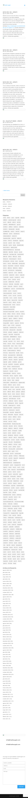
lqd (16, 401)
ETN (5, 332)
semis (15, 474)
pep (18, 446)
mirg (16, 414)
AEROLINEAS (12, 224)
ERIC (4, 325)
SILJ (21, 478)
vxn (9, 552)
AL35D (5, 229)
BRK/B (15, 268)
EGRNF (15, 318)
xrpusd (5, 561)
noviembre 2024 (6, 616)
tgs (15, 508)
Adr (18, 222)
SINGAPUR (16, 481)
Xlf (14, 556)
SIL (18, 478)
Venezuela (18, 545)
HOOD (14, 373)
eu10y (10, 332)
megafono (17, 407)
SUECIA (19, 494)
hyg (16, 375)
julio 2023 (5, 652)
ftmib (18, 350)
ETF (19, 327)
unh (19, 522)
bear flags (13, 254)
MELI (5, 410)
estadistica (13, 327)
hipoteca (5, 371)
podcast (18, 453)
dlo (13, 304)
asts (4, 240)
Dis (18, 302)
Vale (8, 545)
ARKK (19, 238)
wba (4, 554)
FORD (10, 348)
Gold (10, 364)
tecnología (15, 506)
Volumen (14, 549)
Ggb (5, 362)
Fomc (5, 348)
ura (9, 524)
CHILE (11, 284)
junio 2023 (5, 654)
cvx (15, 297)
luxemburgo (10, 403)
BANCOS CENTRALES (8, 249)
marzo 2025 (5, 608)
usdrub (5, 538)
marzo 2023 (5, 661)
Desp (20, 300)
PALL (10, 442)
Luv (4, 403)
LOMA (11, 401)
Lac (10, 396)
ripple (5, 467)
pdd (14, 446)
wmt (9, 554)
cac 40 (5, 275)
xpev (23, 559)
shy (4, 478)
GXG (8, 366)
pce (10, 446)
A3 (4, 217)
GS (4, 366)
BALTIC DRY (6, 247)
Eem (17, 316)
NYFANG (10, 435)
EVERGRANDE (13, 336)
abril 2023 (5, 659)
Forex (16, 348)
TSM (19, 515)
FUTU (5, 352)
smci (5, 483)
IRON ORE (6, 387)
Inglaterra (22, 382)
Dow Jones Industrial (8, 309)
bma (21, 261)
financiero (6, 346)
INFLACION (14, 382)
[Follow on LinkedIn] (10, 749)
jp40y (23, 391)
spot (15, 490)
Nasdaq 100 (7, 423)
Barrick (17, 249)
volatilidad (6, 549)
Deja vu (14, 300)
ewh (4, 339)
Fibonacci (20, 343)
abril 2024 (5, 632)
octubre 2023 (6, 645)
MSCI (18, 419)
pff (9, 451)
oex (21, 435)
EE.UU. (10, 316)
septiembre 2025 (7, 594)
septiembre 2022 (7, 674)
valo (13, 545)
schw (5, 474)
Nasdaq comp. (16, 423)
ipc (14, 384)
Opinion (21, 437)
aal (12, 217)
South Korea (6, 488)
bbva (16, 252)
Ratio (5, 460)
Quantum (21, 458)
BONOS (15, 263)
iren (18, 384)
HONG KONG (6, 373)
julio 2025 (5, 599)
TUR (4, 517)
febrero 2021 (6, 716)
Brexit (22, 265)
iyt (14, 389)
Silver (9, 481)
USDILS (11, 533)
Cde (14, 279)
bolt (9, 263)
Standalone (7, 494)
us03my (17, 526)
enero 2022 (5, 692)
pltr (11, 453)
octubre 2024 (6, 619)
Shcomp (13, 476)
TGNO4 (10, 508)
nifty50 (10, 428)
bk (16, 261)
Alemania (11, 229)
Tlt (9, 510)
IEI (4, 380)
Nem (11, 426)
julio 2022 (5, 679)
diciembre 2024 (6, 614)
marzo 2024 (5, 634)
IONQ (10, 384)
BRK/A (10, 268)
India (17, 380)
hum (11, 375)
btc (5, 270)
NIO (21, 428)
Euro (11, 334)
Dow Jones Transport (8, 311)
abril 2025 (5, 605)
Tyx (18, 520)
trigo (21, 513)
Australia (15, 240)
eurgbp (15, 332)
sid (9, 478)
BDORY (5, 254)
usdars (6, 529)
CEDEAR (11, 281)
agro (18, 224)
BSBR (20, 268)
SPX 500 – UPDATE (7, 206)
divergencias (7, 304)
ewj (9, 339)
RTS (4, 469)
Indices (6, 382)
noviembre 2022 (6, 670)
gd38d (5, 359)
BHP (9, 256)
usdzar (5, 542)
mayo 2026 (5, 577)
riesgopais (17, 465)
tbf (4, 503)
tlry (4, 510)
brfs (4, 268)
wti (14, 554)
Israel (17, 387)
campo (22, 275)
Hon (16, 371)
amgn (22, 231)
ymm (5, 563)
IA (20, 375)
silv (4, 481)
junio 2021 (5, 707)
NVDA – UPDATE (7, 210)
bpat (5, 265)
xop (14, 559)
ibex (13, 378)
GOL (5, 364)
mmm (21, 414)
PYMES (21, 455)
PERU (5, 449)
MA (16, 403)
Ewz (10, 341)
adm (14, 222)
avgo (21, 240)
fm (16, 346)
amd (17, 231)
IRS (12, 387)
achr (19, 220)
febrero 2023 (6, 663)
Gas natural (11, 355)
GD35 (15, 357)
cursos (19, 295)
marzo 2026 (5, 581)
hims (20, 368)
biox (19, 259)
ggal (21, 359)
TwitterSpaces (18, 517)
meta (12, 412)
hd (10, 368)
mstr (10, 421)
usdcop (5, 533)
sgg (20, 474)
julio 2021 (5, 705)
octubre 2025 (6, 592)
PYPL (5, 458)
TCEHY (10, 503)
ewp (13, 339)
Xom (9, 559)
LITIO (5, 401)
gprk (22, 364)
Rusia (13, 469)
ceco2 (5, 281)
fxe (22, 352)
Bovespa (21, 263)
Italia (22, 387)
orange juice (6, 439)
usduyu (11, 540)
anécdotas (16, 233)
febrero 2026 (6, 583)
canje (11, 277)
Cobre (10, 286)
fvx (17, 352)
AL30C (16, 226)
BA (18, 243)
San (14, 471)
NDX (5, 426)
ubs (23, 520)
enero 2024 (5, 639)
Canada (5, 277)
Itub (5, 389)
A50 (8, 217)
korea (18, 394)
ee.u (4, 316)
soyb (22, 488)
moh (9, 417)
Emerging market (8, 320)
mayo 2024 (5, 630)
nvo (18, 433)
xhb (4, 556)
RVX (5, 471)
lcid (23, 396)
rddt (15, 460)
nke (5, 430)
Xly (4, 559)
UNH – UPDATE (6, 208)
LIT (18, 398)
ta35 (4, 499)
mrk (19, 417)
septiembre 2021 (7, 701)
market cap (12, 405)
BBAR (5, 252)
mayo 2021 (5, 710)
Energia (6, 323)
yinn (15, 561)
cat (22, 277)
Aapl (17, 217)
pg (13, 451)
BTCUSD (11, 270)
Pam (5, 444)
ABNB (5, 220)
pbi (20, 444)
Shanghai (6, 476)
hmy (11, 371)
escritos (18, 325)
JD (23, 389)
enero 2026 (5, 585)
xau (23, 554)
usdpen (18, 536)
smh (10, 483)
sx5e (15, 497)
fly (12, 346)
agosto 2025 (6, 596)
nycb (5, 435)
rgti (11, 465)
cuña (5, 297)
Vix (20, 547)
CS (9, 295)
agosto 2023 (6, 650)
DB (4, 300)
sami (9, 471)
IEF (21, 378)
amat (12, 231)
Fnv (20, 346)
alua (17, 229)
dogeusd (5, 307)
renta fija (6, 465)
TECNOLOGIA (7, 506)
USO (11, 542)
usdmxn (11, 536)
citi (4, 286)
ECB (9, 313)
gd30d (10, 357)
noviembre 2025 (6, 590)
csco (14, 295)
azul (10, 243)
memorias (11, 410)
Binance (5, 259)
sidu (13, 478)
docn (18, 304)
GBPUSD (19, 355)
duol (17, 311)
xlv (22, 556)
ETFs (5, 330)
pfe (5, 451)
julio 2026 (5, 572)
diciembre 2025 (6, 588)
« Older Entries (6, 190)
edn (18, 313)
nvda (14, 433)
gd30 (5, 357)
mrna (5, 419)
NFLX (20, 426)
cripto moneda (7, 293)
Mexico (10, 414)
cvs (11, 297)
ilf (13, 380)
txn (14, 520)
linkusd (5, 398)
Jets (4, 391)
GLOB (14, 362)
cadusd (11, 275)
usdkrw (5, 536)
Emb (20, 318)
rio (23, 465)
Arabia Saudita (7, 236)
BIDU (15, 256)
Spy (5, 492)
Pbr (5, 446)
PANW (10, 444)
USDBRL (19, 529)
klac (9, 394)
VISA (10, 547)
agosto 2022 (6, 676)
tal (15, 499)
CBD (4, 279)
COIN (16, 286)
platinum (6, 453)
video (5, 547)
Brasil (10, 265)
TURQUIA (10, 517)
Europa (17, 334)
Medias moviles (7, 407)
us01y (5, 526)
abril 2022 (5, 685)
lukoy (20, 401)
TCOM (16, 503)
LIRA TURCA (12, 398)
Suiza (5, 497)
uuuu (20, 542)
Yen (10, 561)
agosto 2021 (6, 703)
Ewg (19, 336)
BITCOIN (6, 261)
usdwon (17, 540)
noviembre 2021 (6, 696)
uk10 (5, 522)
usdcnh (17, 531)
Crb (5, 291)
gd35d (21, 357)
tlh (20, 508)
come (13, 288)
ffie (13, 343)
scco (18, 471)
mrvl (9, 419)
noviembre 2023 (6, 643)
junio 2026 (5, 574)
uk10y (10, 522)
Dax (20, 297)
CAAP (20, 272)
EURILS (21, 332)
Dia (10, 302)
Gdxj (15, 359)
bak (14, 245)
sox (12, 488)
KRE (22, 394)
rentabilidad (16, 462)
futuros (12, 352)
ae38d (5, 224)
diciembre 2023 (6, 641)
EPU (21, 323)
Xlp (18, 556)
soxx (17, 488)
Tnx (14, 510)
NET (15, 426)
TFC (4, 508)
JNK (13, 391)
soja (13, 485)
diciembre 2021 (6, 694)
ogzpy (5, 437)
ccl (9, 279)
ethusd (19, 330)
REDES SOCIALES (7, 462)
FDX (4, 343)
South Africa (20, 485)
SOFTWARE (6, 485)
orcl (13, 439)
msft (5, 421)
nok (9, 430)
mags (21, 403)
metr (5, 414)
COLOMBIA (6, 288)
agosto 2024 (6, 623)
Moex (5, 417)
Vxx (13, 552)
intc (5, 384)
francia (22, 348)
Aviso (5, 243)
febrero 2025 (6, 610)
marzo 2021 (5, 714)
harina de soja (15, 366)
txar (9, 520)
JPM (5, 394)
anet (10, 233)
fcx (22, 341)
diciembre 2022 (6, 667)
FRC (4, 350)
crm (14, 293)
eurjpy (5, 334)
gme (19, 362)
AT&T (10, 240)
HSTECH (5, 375)
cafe (17, 275)
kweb (5, 396)
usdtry (5, 540)
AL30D (21, 226)
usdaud (12, 529)
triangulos (14, 513)
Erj (9, 325)
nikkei (16, 428)
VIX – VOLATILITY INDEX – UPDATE (12, 121)
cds (18, 279)
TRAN (19, 510)
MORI (14, 417)
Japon (18, 389)
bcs (20, 252)
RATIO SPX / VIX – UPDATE (10, 12)
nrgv (5, 433)
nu (9, 433)
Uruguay (19, 524)
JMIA (9, 391)
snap (14, 483)
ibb (8, 378)
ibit (17, 378)
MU (15, 421)
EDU (22, 313)
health (14, 368)
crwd (19, 293)
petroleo (19, 449)
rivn (10, 467)
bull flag (18, 270)
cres (9, 291)
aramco (14, 236)
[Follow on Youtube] (12, 749)
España (5, 327)
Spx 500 (21, 490)
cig (21, 284)
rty (9, 469)
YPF (10, 563)
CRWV (5, 295)
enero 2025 (5, 612)
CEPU (17, 281)
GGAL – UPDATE (7, 202)
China (16, 284)
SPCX (10, 490)
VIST (16, 547)
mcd (18, 405)
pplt (10, 455)
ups (4, 524)
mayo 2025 (5, 603)
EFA (21, 316)
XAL (18, 554)
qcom (10, 458)
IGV (9, 380)
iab (4, 378)
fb (18, 341)
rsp (18, 467)
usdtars (18, 538)
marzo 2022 (5, 687)
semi (10, 474)
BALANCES (20, 245)
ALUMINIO (6, 231)
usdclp (11, 531)
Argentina (6, 238)
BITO (12, 261)
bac (10, 245)
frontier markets (12, 350)
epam (17, 323)
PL (17, 451)
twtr (4, 520)
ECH (13, 313)
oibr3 (10, 437)
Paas (22, 439)
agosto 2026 (6, 570)
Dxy (22, 311)
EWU (18, 339)
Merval (5, 412)
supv (11, 497)
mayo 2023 (5, 656)
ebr (4, 313)
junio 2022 (5, 681)
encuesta (17, 320)
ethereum (12, 330)
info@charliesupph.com (13, 740)
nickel (5, 428)
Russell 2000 (20, 469)
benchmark (20, 254)
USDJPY (17, 533)
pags (5, 442)
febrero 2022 (6, 690)
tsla (14, 515)
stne (13, 494)
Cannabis (17, 277)
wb (22, 552)
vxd (4, 552)
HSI (18, 373)
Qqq (16, 458)
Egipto (5, 318)
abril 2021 (5, 712)
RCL (10, 460)
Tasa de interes (19, 501)
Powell (5, 455)
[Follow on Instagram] (7, 749)
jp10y (18, 391)
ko (13, 394)
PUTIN (16, 455)
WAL (18, 552)
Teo (22, 506)
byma (11, 272)
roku (14, 467)
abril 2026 (5, 579)
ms (14, 419)
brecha (17, 265)
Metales (18, 412)
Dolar (12, 307)
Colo (20, 286)
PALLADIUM (17, 442)
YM (19, 561)
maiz (5, 405)
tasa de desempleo (8, 501)
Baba (5, 245)
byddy (5, 272)
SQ (10, 492)
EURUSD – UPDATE (7, 204)
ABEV (22, 217)
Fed (9, 343)
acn (4, 222)
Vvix (20, 549)
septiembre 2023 (7, 648)
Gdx (10, 359)
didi (14, 302)
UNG (14, 522)
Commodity (20, 288)
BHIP (5, 256)
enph (12, 323)
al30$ (10, 226)
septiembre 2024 (7, 621)
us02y (11, 526)
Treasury (6, 513)
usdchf (5, 531)
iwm (9, 389)
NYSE (16, 435)
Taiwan (10, 499)
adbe (9, 222)
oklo (15, 437)
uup (15, 542)
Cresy (15, 291)
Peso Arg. (12, 449)
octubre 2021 (6, 698)
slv (21, 481)
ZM (14, 563)
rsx (23, 467)
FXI (5, 355)
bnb (4, 263)
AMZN (5, 233)
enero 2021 (5, 718)
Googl (16, 364)
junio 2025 (5, 601)
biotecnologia (12, 259)
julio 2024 (5, 625)
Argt (14, 238)
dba (8, 300)
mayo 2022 (5, 683)
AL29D (5, 226)
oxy (17, 439)
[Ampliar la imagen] (23, 39)
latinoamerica (16, 396)
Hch (5, 368)
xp (18, 559)
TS (10, 515)
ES (13, 325)
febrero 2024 (6, 636)
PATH (15, 444)
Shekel (19, 476)
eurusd (6, 336)
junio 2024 (5, 628)
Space (5, 490)
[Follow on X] (4, 749)
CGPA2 (5, 284)
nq (20, 430)
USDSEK (12, 538)
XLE (9, 556)
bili (19, 256)
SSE (14, 492)
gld (9, 362)
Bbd (11, 252)
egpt (10, 318)
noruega (14, 430)
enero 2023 (5, 665)
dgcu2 (5, 302)
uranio (14, 524)
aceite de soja (12, 220)
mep (18, 410)
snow (19, 483)
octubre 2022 (6, 672)
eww (5, 341)
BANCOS (14, 247)
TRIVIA (5, 515)
